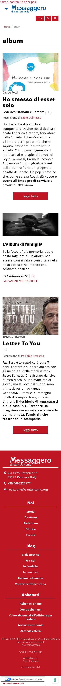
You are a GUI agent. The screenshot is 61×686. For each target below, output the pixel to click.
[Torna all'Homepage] (28, 9)
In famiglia (30, 566)
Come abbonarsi (30, 609)
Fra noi (30, 560)
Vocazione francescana (30, 584)
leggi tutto (30, 196)
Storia (30, 511)
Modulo (34, 661)
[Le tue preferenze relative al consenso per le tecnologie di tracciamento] (55, 680)
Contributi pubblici (30, 667)
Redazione (31, 523)
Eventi (30, 535)
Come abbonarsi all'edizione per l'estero (30, 617)
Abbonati (30, 594)
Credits (22, 651)
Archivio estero (30, 631)
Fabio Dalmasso (31, 118)
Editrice (30, 529)
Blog (30, 545)
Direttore (30, 517)
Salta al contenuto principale (18, 2)
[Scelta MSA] (6, 9)
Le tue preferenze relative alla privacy (26, 679)
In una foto (30, 572)
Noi (30, 502)
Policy (25, 661)
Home (7, 26)
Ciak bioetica (30, 555)
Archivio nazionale (30, 625)
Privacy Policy (35, 651)
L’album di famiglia (23, 244)
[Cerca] (48, 18)
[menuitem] (30, 518)
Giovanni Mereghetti (20, 281)
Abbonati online (31, 603)
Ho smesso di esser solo (29, 102)
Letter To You (21, 343)
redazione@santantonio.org (28, 489)
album (17, 26)
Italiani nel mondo (30, 578)
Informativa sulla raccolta (13, 683)
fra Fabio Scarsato (32, 356)
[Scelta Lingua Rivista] (55, 18)
